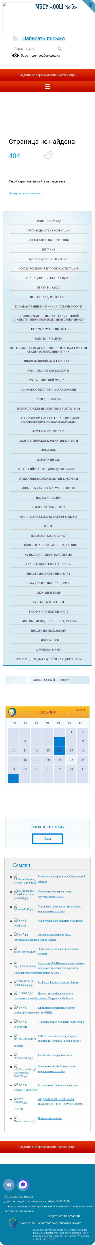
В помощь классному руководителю (48, 488)
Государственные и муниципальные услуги (48, 306)
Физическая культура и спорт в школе (48, 516)
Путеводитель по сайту (48, 535)
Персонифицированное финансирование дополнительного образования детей (48, 420)
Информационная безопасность (48, 361)
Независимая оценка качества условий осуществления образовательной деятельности (48, 318)
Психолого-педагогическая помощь (48, 389)
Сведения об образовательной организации (47, 75)
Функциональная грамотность (48, 554)
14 (59, 750)
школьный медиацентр (48, 630)
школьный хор (48, 640)
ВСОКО (48, 526)
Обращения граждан (49, 221)
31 (13, 778)
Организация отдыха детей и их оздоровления (48, 659)
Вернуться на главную (25, 193)
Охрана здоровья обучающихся (48, 278)
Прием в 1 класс (48, 287)
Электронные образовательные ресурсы (48, 478)
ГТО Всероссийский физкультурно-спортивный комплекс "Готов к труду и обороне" (47, 1040)
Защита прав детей (49, 338)
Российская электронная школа (55, 1055)
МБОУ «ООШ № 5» (56, 7)
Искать (60, 49)
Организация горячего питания (48, 564)
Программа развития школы (49, 329)
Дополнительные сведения (48, 240)
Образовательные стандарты (48, 583)
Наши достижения (48, 399)
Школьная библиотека (48, 507)
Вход (47, 838)
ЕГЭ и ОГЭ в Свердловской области (58, 982)
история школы (48, 459)
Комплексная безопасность (48, 370)
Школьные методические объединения (49, 621)
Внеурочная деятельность (48, 611)
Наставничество (48, 497)
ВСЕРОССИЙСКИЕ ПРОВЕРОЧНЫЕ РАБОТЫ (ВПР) (48, 408)
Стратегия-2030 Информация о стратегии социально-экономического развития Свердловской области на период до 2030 (49, 968)
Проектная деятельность (48, 297)
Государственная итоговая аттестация (48, 268)
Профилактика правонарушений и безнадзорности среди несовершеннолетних (48, 350)
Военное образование (50, 1118)
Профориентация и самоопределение (49, 545)
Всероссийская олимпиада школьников (48, 469)
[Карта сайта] (15, 37)
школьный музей (48, 649)
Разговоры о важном (48, 602)
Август (80, 710)
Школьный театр (48, 592)
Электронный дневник (51, 679)
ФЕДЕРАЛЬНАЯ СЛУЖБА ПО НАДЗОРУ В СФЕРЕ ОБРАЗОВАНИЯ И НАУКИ (49, 1104)
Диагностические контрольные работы (48, 440)
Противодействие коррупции (48, 230)
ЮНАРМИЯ (48, 450)
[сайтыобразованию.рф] (88, 6)
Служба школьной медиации (48, 380)
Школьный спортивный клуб (48, 573)
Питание (48, 249)
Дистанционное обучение (48, 259)
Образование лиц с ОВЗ (48, 431)
